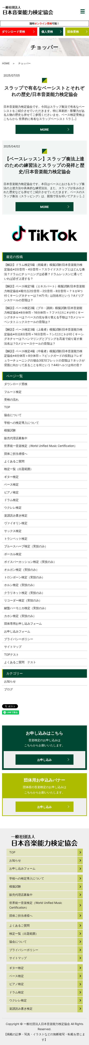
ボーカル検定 (13, 554)
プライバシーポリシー (18, 639)
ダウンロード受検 (13, 31)
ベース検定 (11, 484)
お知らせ (10, 681)
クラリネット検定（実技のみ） (24, 592)
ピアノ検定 (11, 492)
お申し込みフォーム (17, 631)
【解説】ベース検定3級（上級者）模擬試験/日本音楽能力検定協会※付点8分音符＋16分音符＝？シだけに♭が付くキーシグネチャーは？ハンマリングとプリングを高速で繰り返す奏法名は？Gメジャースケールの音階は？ (44, 336)
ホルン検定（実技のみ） (20, 585)
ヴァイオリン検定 (15, 523)
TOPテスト (11, 654)
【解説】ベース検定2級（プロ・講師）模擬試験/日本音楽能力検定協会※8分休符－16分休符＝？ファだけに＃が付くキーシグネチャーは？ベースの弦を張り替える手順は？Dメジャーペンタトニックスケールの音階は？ (44, 314)
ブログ (8, 689)
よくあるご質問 (14, 461)
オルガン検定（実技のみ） (21, 569)
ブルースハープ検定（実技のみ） (26, 546)
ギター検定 (11, 476)
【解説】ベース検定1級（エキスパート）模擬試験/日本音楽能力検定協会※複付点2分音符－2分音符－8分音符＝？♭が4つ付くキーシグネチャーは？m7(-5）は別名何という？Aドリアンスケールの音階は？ (44, 293)
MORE (44, 129)
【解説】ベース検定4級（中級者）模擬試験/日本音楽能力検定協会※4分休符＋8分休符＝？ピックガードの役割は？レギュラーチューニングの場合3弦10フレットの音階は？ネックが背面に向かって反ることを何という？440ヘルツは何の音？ (44, 358)
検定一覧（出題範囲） (18, 469)
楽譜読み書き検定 (15, 515)
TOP (7, 407)
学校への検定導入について (21, 422)
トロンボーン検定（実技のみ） (24, 577)
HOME (6, 63)
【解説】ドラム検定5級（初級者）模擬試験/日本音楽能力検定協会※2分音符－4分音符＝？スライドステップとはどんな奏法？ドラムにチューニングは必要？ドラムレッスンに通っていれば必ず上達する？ (44, 271)
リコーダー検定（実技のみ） (23, 600)
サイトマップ (13, 646)
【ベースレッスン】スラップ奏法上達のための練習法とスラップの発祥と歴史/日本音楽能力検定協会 (44, 165)
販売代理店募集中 (15, 438)
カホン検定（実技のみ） (20, 616)
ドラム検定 (11, 500)
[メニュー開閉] (83, 11)
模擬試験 (10, 430)
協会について (13, 415)
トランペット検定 (15, 538)
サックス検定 (13, 531)
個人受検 (47, 31)
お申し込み (44, 759)
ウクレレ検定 (13, 507)
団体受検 (73, 31)
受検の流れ (11, 399)
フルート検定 (13, 392)
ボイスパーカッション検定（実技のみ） (30, 561)
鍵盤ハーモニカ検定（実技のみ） (26, 608)
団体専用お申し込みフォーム (23, 623)
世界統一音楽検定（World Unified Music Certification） (40, 445)
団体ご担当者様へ (15, 453)
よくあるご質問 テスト (20, 662)
